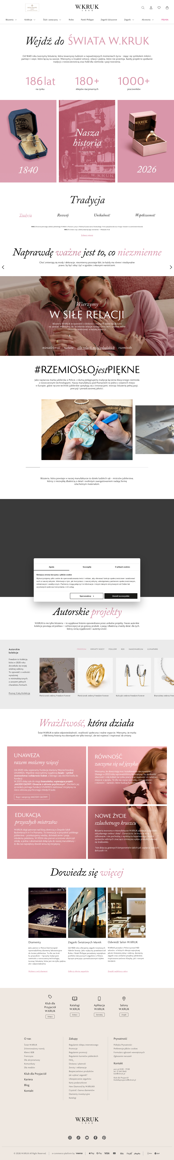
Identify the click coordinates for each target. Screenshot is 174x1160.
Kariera (28, 1079)
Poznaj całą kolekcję (19, 693)
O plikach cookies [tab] (122, 567)
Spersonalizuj (85, 596)
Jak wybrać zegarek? (78, 1075)
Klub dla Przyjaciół (35, 1073)
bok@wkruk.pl (119, 1073)
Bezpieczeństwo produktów (81, 1071)
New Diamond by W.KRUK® (82, 1086)
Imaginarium (136, 649)
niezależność (51, 348)
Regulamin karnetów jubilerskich (83, 1056)
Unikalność (102, 215)
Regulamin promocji (78, 1052)
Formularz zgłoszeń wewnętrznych (129, 1052)
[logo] (87, 8)
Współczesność (145, 215)
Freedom (81, 649)
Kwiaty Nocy (97, 649)
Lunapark (152, 649)
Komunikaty (29, 1063)
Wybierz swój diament (37, 971)
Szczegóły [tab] (87, 567)
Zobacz (87, 235)
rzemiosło (125, 348)
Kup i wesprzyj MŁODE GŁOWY (32, 797)
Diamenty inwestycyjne (79, 1094)
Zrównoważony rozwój (34, 1048)
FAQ (71, 1060)
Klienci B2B (29, 1052)
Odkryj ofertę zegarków (78, 971)
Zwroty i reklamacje (78, 1067)
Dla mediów (29, 1067)
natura (69, 348)
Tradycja (25, 215)
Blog (26, 1085)
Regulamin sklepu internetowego (83, 1044)
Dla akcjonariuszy (32, 1060)
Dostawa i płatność (77, 1063)
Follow (113, 649)
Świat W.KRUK (30, 1044)
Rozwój (63, 215)
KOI (123, 649)
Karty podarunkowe (78, 1082)
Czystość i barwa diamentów (81, 1090)
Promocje (73, 1048)
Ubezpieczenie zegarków (80, 1079)
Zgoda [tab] (51, 567)
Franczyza (28, 1056)
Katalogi (72, 1098)
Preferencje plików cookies (126, 1048)
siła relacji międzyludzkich (96, 348)
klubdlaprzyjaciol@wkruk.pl (125, 1080)
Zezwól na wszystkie (120, 596)
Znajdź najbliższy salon (118, 971)
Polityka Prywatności (123, 1044)
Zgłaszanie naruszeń (123, 1056)
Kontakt (28, 1090)
